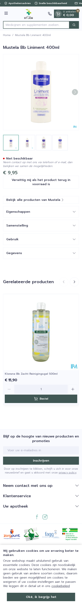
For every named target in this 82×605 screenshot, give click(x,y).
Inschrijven (41, 460)
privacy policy (67, 473)
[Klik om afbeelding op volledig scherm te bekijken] (41, 92)
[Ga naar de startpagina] (28, 14)
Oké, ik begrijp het (41, 597)
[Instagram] (45, 517)
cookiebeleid (60, 586)
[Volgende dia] (74, 281)
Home (7, 35)
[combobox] (36, 25)
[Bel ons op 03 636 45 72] (50, 14)
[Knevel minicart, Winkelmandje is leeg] (58, 13)
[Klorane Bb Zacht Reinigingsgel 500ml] (41, 332)
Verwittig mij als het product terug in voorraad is (41, 182)
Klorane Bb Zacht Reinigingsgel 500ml (31, 374)
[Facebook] (37, 517)
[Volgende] (75, 92)
